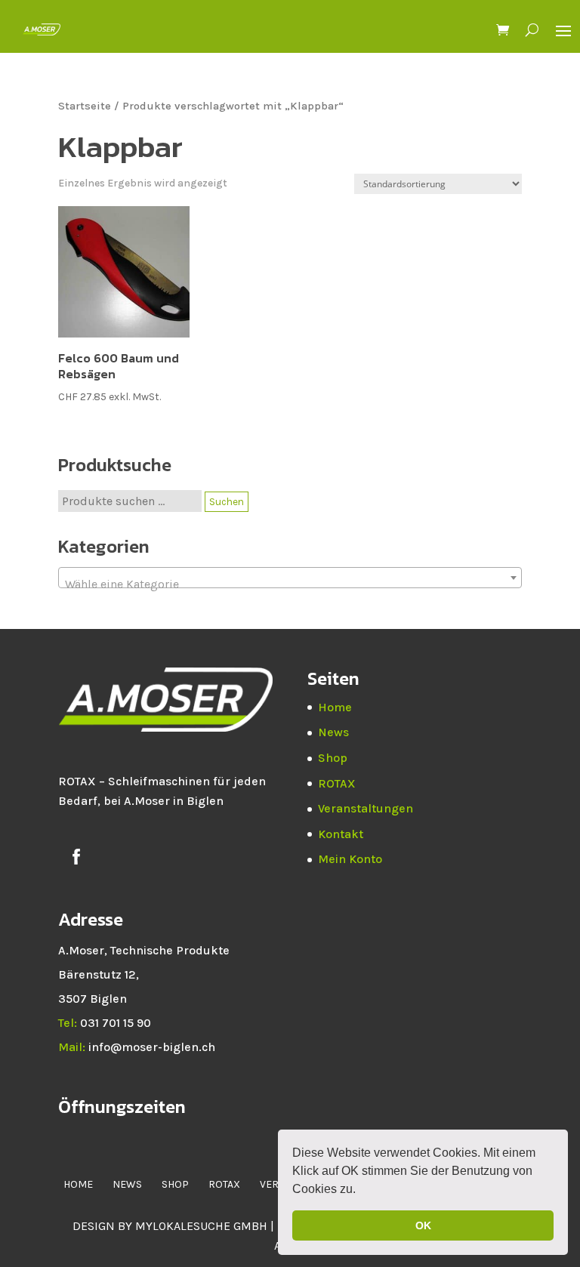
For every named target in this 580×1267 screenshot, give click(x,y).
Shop (332, 758)
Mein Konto (350, 859)
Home (335, 707)
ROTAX (337, 783)
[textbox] (290, 584)
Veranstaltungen (365, 808)
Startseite (84, 106)
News (333, 732)
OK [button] (423, 1225)
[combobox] (290, 577)
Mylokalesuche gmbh (201, 1226)
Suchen (226, 501)
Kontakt (340, 834)
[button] (361, 1190)
